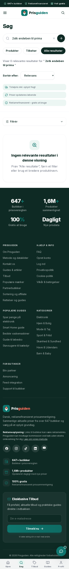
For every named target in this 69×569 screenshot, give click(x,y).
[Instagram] (16, 448)
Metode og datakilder (15, 257)
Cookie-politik (45, 275)
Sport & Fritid (44, 335)
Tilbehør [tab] (31, 50)
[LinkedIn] (35, 448)
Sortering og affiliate (15, 294)
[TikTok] (26, 448)
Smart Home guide (13, 327)
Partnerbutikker (12, 288)
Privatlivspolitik (45, 269)
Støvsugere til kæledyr (16, 345)
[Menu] (4, 12)
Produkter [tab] (12, 50)
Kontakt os (9, 263)
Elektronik (42, 317)
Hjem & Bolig (44, 323)
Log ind (41, 263)
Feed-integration (12, 382)
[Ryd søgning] (54, 38)
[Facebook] (7, 448)
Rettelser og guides (14, 300)
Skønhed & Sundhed (49, 341)
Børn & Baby (44, 353)
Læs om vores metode (35, 439)
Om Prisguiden (11, 251)
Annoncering (10, 376)
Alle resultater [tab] (53, 50)
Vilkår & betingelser (48, 282)
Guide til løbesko (12, 339)
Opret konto (44, 257)
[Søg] (63, 13)
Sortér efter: (10, 75)
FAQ (39, 251)
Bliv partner (9, 370)
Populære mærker (13, 282)
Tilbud (6, 275)
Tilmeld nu (32, 528)
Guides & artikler (12, 269)
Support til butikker (14, 388)
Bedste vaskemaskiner (16, 333)
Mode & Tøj (43, 329)
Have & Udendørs (47, 347)
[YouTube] (44, 448)
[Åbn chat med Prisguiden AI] (61, 551)
